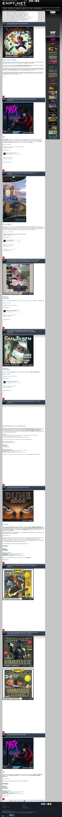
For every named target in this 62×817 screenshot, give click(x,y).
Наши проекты (11, 8)
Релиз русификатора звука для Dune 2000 (18, 487)
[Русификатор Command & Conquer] (52, 46)
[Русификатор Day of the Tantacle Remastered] (52, 72)
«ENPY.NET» (16, 811)
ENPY (39, 11)
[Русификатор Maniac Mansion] (52, 99)
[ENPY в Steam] (34, 1)
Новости (5, 8)
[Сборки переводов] (6, 20)
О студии (23, 8)
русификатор (14, 63)
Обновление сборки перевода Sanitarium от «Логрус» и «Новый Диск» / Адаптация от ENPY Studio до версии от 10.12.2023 (23, 260)
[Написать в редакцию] (25, 1)
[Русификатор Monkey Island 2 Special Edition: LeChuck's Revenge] (52, 103)
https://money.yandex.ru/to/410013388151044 (16, 553)
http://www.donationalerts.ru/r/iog (15, 451)
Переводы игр (24, 807)
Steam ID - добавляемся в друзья (10, 21)
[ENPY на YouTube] (36, 1)
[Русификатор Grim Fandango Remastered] (52, 90)
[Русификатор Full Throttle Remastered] (52, 85)
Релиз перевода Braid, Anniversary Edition (17, 23)
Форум (30, 8)
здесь (9, 237)
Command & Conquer (39, 529)
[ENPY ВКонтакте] (30, 1)
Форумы (23, 805)
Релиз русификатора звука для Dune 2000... (16, 17)
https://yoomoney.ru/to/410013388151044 (21, 450)
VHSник (15, 528)
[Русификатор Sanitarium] (52, 112)
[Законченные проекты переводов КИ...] (9, 18)
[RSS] (38, 1)
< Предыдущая (20, 801)
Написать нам (24, 806)
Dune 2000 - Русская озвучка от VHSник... (23, 18)
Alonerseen (38, 21)
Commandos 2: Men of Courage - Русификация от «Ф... (19, 20)
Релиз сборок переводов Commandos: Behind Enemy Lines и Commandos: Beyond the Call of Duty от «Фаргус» (22, 633)
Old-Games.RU (21, 538)
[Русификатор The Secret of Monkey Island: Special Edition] (52, 121)
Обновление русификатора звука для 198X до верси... (18, 12)
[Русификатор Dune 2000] (52, 81)
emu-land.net (18, 436)
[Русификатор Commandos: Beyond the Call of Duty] (52, 59)
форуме (14, 10)
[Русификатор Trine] (52, 138)
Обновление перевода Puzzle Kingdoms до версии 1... (18, 13)
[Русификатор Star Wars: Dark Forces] (52, 129)
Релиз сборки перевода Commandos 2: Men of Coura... (18, 19)
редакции (36, 811)
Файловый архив (37, 8)
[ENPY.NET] (14, 6)
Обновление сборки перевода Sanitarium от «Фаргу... (18, 15)
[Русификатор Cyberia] (52, 68)
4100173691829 (5, 546)
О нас (4, 805)
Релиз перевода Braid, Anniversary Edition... (16, 11)
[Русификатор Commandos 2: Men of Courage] (52, 50)
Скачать (4, 76)
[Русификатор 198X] (52, 41)
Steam (30, 66)
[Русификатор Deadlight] (52, 77)
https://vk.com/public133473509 (20, 452)
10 (37, 801)
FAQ (27, 8)
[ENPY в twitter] (32, 1)
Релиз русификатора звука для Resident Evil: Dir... (17, 16)
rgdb (15, 432)
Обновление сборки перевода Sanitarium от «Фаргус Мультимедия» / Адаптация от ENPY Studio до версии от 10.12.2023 (21, 332)
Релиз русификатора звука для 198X (16, 734)
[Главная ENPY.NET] (24, 1)
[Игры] (4, 21)
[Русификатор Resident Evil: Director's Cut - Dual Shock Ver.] (52, 107)
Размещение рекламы (7, 807)
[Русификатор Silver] (52, 125)
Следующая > (42, 801)
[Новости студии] (5, 11)
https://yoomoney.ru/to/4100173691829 (9, 442)
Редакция (18, 8)
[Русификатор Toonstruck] (52, 134)
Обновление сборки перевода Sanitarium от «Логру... (18, 14)
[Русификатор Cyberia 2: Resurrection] (52, 63)
